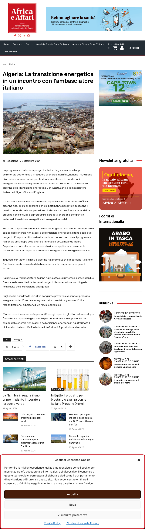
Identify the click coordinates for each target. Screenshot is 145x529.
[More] (71, 347)
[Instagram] (28, 35)
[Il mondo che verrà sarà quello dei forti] (105, 379)
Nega (72, 504)
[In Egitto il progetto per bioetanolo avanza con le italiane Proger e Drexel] (72, 379)
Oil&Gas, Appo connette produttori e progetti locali (33, 418)
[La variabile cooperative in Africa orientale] (105, 316)
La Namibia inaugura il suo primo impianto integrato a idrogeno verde (21, 399)
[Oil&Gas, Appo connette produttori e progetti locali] (10, 417)
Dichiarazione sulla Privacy (82, 523)
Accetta (72, 494)
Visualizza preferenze (72, 515)
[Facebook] (15, 35)
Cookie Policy (52, 523)
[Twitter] (19, 35)
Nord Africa (9, 64)
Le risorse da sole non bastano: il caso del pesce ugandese (128, 349)
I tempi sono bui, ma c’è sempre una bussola (126, 365)
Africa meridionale (12, 389)
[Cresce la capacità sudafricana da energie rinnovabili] (58, 438)
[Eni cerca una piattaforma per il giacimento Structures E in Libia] (10, 438)
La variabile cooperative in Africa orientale (128, 317)
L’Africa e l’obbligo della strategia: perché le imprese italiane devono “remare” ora (127, 333)
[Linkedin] (24, 35)
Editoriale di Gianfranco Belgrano (126, 360)
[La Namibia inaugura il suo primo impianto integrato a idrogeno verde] (24, 379)
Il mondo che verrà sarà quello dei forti (126, 381)
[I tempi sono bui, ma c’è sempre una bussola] (105, 363)
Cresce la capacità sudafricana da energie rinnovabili (81, 439)
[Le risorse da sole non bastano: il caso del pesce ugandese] (105, 347)
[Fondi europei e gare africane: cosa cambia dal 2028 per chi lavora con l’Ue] (58, 417)
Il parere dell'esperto (127, 313)
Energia (18, 339)
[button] (139, 460)
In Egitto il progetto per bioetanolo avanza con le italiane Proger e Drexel (68, 399)
